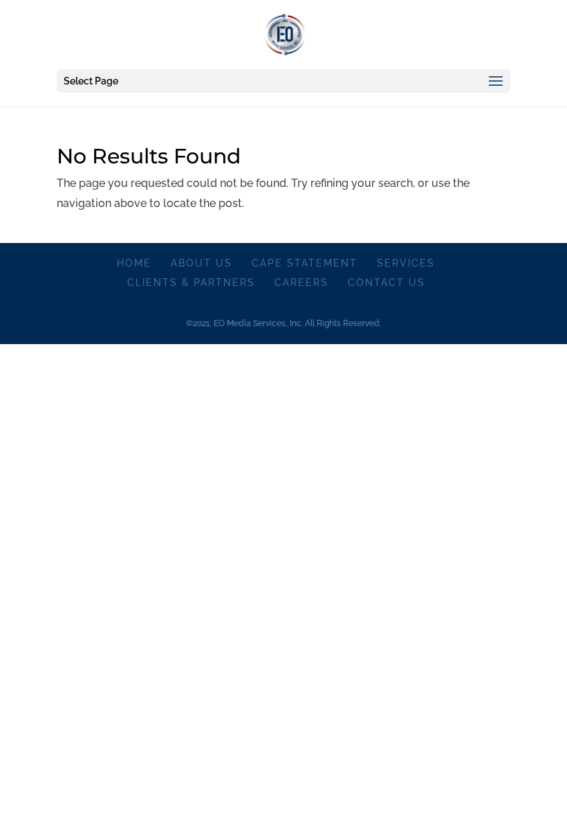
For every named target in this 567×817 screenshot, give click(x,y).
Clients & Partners (191, 282)
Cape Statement (304, 263)
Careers (301, 282)
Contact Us (386, 282)
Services (406, 263)
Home (134, 263)
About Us (201, 263)
